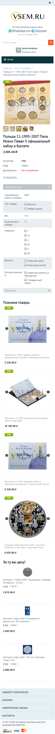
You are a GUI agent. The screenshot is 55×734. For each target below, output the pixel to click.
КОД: (5, 165)
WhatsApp (19, 30)
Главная (7, 68)
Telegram (41, 30)
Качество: (8, 160)
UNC (7, 81)
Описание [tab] (10, 290)
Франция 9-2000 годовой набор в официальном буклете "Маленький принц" (27, 356)
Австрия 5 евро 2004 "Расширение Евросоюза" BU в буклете (21, 620)
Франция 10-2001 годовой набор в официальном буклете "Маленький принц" (27, 483)
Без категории (22, 68)
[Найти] (50, 42)
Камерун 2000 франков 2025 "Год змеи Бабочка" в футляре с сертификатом (25, 546)
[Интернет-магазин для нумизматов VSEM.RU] (27, 16)
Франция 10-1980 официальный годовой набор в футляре (26, 419)
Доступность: (10, 170)
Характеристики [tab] (13, 186)
